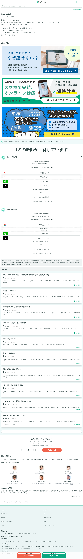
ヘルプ (44, 513)
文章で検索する (77, 9)
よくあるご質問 (4, 510)
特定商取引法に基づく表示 (6, 521)
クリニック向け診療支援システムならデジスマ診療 (31, 541)
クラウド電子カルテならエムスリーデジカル (11, 541)
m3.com (69, 459)
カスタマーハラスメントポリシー (49, 525)
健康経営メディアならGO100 (48, 546)
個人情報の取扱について (47, 517)
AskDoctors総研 (11, 533)
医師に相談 (52, 450)
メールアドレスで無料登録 (41, 197)
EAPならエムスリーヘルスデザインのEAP (32, 548)
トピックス (4, 533)
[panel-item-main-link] (41, 280)
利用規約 (36, 161)
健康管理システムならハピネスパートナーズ (64, 546)
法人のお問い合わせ (47, 510)
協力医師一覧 (3, 513)
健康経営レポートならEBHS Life (34, 546)
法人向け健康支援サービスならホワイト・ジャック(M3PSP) (14, 546)
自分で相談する (48, 141)
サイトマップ (3, 525)
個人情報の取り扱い (43, 161)
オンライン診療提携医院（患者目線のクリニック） (26, 533)
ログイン (79, 2)
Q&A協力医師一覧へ (76, 496)
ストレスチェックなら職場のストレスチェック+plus (12, 548)
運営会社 (44, 521)
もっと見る (41, 432)
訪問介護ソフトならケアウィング (49, 541)
